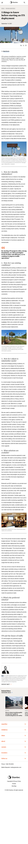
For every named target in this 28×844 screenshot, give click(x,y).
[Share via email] (26, 45)
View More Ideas (6, 692)
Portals (14, 783)
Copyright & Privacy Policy (14, 781)
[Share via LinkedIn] (21, 45)
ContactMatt (5, 684)
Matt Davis (6, 51)
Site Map (14, 786)
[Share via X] (23, 45)
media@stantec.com (15, 767)
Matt (2, 675)
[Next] (25, 706)
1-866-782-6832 (9, 764)
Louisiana (4, 322)
